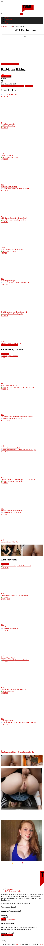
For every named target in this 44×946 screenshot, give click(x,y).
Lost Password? (11, 919)
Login (3, 919)
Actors (7, 23)
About (3, 76)
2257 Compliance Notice (13, 891)
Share (9, 76)
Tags (6, 21)
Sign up (18, 944)
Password (4, 917)
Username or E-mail (7, 933)
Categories (8, 19)
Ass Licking (9, 26)
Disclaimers (8, 889)
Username (4, 915)
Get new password (7, 935)
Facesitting (12, 86)
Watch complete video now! (10, 64)
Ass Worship (29, 86)
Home (7, 17)
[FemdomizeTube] (17, 12)
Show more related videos (9, 345)
